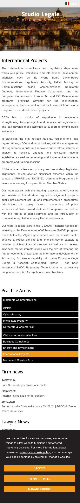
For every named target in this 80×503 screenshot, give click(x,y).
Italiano (74, 3)
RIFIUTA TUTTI (40, 478)
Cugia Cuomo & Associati (41, 19)
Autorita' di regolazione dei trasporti (23, 395)
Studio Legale (41, 14)
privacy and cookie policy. (35, 452)
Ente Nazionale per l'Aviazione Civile (24, 385)
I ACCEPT (39, 468)
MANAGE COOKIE (39, 489)
